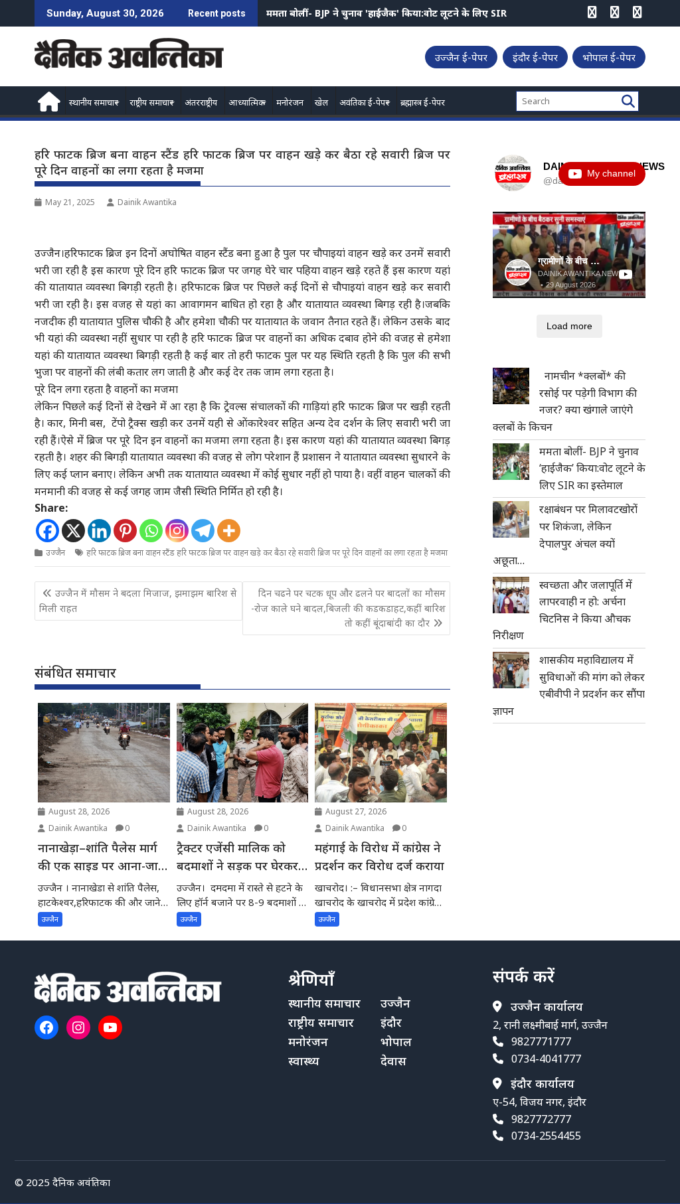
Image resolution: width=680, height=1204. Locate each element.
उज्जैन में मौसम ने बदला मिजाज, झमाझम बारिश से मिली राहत (137, 600)
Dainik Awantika (147, 202)
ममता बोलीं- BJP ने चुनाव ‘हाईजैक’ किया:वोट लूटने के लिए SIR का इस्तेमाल (592, 468)
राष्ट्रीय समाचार (151, 102)
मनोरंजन (289, 102)
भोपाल (396, 1041)
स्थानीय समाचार (93, 102)
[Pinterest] (125, 530)
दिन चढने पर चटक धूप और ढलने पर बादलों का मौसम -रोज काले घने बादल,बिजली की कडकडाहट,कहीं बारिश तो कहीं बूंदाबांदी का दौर (348, 608)
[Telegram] (202, 530)
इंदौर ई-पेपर (535, 57)
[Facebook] (47, 530)
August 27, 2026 (354, 811)
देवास (393, 1061)
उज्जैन (55, 552)
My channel (611, 173)
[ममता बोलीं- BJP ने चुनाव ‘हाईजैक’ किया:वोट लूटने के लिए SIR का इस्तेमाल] (511, 461)
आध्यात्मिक (246, 102)
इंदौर (391, 1022)
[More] (228, 530)
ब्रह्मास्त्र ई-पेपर (422, 102)
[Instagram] (177, 530)
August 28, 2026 (78, 811)
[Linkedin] (99, 530)
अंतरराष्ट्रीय (201, 102)
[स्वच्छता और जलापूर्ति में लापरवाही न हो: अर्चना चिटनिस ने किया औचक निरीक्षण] (511, 595)
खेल (321, 102)
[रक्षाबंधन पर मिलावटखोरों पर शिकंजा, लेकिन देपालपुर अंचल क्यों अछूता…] (511, 519)
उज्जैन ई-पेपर (461, 57)
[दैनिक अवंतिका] (47, 100)
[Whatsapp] (151, 530)
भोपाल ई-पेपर (609, 57)
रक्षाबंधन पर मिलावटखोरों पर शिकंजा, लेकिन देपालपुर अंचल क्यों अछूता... (404, 13)
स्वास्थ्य (303, 1061)
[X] (73, 530)
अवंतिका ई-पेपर (364, 102)
